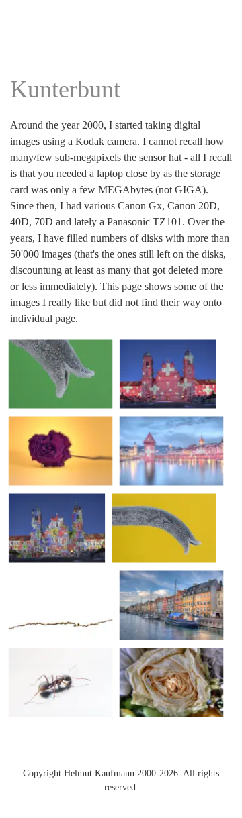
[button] (60, 373)
